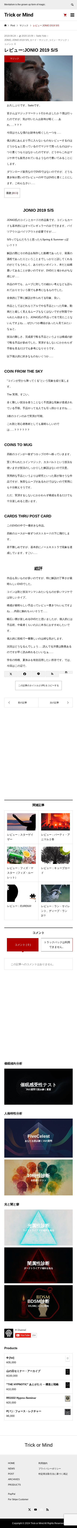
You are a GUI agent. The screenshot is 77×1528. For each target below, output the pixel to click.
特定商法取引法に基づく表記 (53, 1474)
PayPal (11, 1494)
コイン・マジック (58, 40)
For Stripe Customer (18, 1499)
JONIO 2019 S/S (20, 40)
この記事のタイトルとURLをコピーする (38, 685)
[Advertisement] (38, 753)
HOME (11, 1463)
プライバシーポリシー (49, 1468)
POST (11, 1474)
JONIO (7, 40)
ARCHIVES (14, 1479)
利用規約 (42, 1463)
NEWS (11, 1468)
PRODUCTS (14, 1484)
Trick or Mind (18, 15)
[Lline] (38, 674)
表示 (15, 193)
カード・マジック (39, 40)
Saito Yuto (41, 36)
